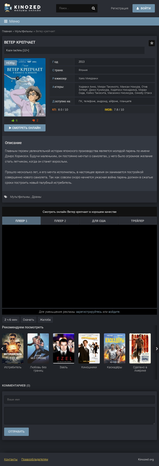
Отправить (16, 431)
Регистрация (119, 8)
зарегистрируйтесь (89, 311)
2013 (81, 61)
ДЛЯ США (99, 221)
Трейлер (137, 221)
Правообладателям (34, 459)
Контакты (11, 459)
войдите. (114, 311)
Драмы (36, 196)
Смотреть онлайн (26, 128)
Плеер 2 (60, 221)
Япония (83, 70)
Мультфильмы (20, 196)
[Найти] (93, 8)
